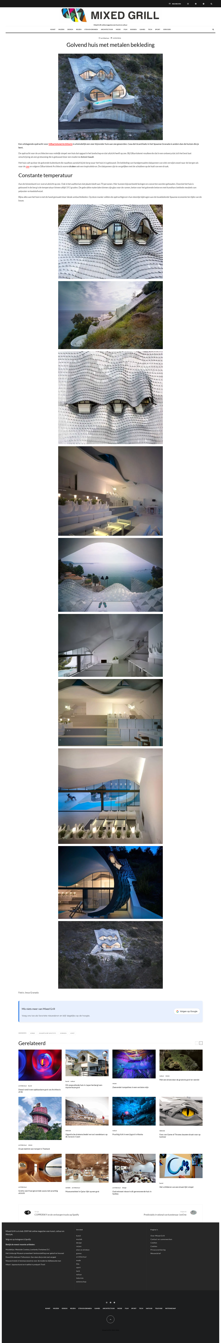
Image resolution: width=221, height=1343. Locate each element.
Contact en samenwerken (161, 1239)
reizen (78, 29)
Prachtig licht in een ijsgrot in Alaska (127, 1134)
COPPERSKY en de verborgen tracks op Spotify (57, 1213)
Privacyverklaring (158, 1250)
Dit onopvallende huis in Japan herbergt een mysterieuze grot (83, 1086)
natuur (72, 1081)
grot (72, 1033)
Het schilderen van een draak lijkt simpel (176, 1187)
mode (118, 29)
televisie (68, 1131)
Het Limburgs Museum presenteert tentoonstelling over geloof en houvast (35, 1253)
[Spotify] (203, 4)
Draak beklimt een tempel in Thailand (34, 1149)
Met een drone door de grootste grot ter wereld (179, 1080)
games (142, 29)
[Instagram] (188, 4)
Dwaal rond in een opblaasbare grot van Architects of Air (39, 1090)
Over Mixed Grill (158, 1236)
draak (33, 1033)
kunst (52, 29)
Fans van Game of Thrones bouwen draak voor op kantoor (179, 1135)
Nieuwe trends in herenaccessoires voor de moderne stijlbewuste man (33, 1261)
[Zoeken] (211, 4)
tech (150, 29)
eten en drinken (91, 29)
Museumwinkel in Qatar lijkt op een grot (82, 1191)
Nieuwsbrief (156, 1253)
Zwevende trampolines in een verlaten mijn (130, 1087)
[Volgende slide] (201, 1043)
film (125, 29)
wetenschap (81, 1282)
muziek (61, 29)
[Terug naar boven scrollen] (110, 1319)
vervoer (167, 29)
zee (27, 166)
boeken (133, 29)
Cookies (154, 1246)
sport (157, 29)
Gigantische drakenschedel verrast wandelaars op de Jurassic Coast (86, 1135)
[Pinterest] (196, 4)
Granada (64, 1033)
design (70, 29)
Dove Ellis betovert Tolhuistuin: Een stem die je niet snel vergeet (31, 1257)
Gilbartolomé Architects (60, 144)
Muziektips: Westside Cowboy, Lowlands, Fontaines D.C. (28, 1249)
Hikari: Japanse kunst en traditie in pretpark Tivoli (25, 1264)
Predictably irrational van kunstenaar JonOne (165, 1213)
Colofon (154, 1243)
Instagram (19, 1239)
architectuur (107, 29)
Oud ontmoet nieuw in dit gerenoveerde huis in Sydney (131, 1192)
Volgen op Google (188, 1011)
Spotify (28, 1239)
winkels (67, 1188)
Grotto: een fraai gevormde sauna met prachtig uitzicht (38, 1192)
